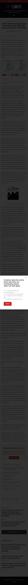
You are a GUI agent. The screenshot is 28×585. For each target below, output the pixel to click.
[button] (26, 277)
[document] (14, 292)
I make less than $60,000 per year (14, 299)
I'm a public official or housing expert (14, 294)
